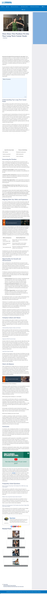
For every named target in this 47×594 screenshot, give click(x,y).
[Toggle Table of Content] (25, 97)
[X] (15, 526)
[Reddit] (18, 526)
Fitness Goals (5, 584)
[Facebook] (11, 526)
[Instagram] (17, 526)
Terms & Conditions (31, 591)
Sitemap (39, 591)
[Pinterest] (13, 526)
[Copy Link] (20, 526)
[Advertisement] (28, 2)
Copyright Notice (20, 591)
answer (13, 473)
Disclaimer (36, 591)
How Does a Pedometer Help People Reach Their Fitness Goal (13, 586)
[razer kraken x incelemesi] (23, 593)
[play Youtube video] (16, 459)
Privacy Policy (25, 591)
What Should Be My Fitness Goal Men (9, 585)
